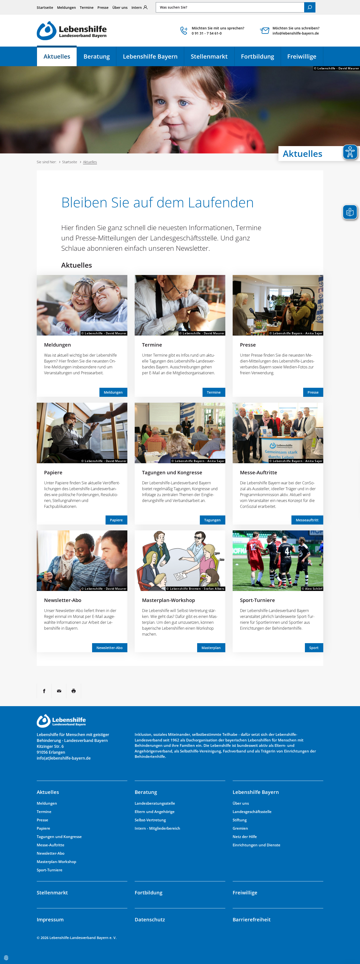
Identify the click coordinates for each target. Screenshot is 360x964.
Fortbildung (257, 56)
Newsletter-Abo (62, 600)
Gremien (240, 828)
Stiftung (240, 819)
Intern (137, 7)
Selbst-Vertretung (150, 819)
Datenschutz (150, 919)
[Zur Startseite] (72, 30)
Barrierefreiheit (252, 919)
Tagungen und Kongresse (172, 472)
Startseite (45, 7)
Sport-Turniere (257, 600)
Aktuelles (60, 58)
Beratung (97, 56)
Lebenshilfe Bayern (150, 56)
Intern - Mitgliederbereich (157, 828)
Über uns (120, 7)
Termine (87, 7)
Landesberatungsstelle (155, 803)
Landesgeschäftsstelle (252, 811)
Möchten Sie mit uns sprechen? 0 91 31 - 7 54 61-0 (218, 31)
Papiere (53, 472)
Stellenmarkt (209, 56)
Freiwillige (301, 56)
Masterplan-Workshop (168, 600)
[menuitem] (45, 7)
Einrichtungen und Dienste (256, 844)
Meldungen (66, 7)
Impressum (50, 919)
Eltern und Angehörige (155, 811)
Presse (102, 7)
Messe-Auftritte (258, 472)
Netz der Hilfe (245, 836)
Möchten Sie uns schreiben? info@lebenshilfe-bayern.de (296, 31)
